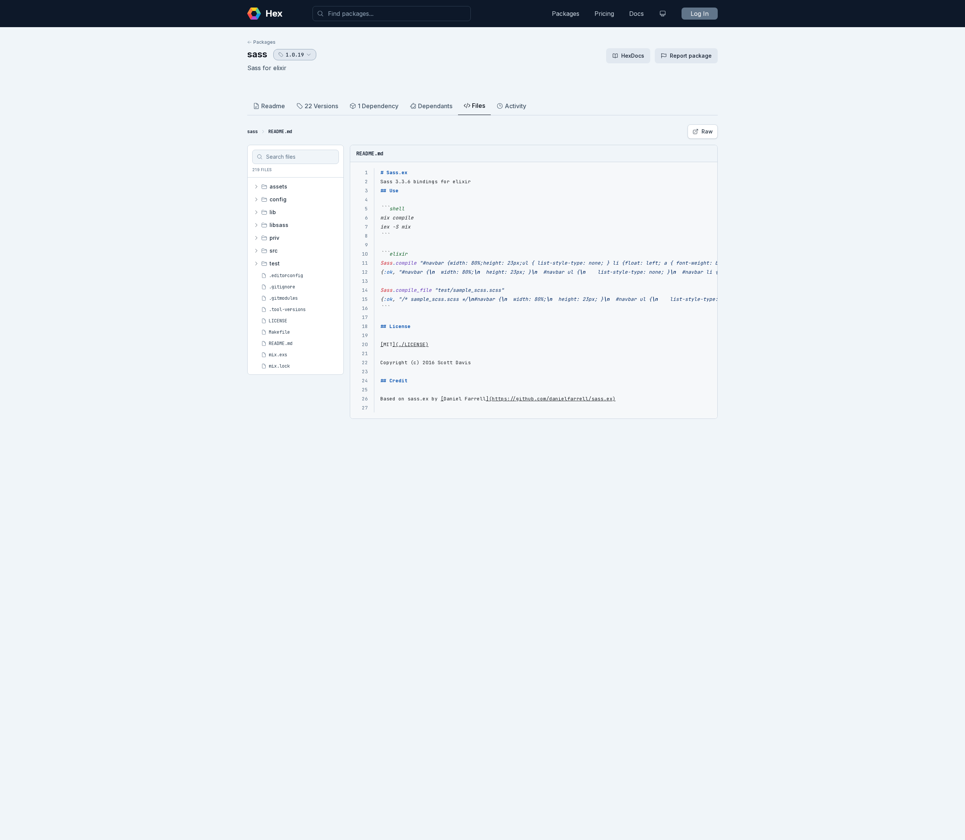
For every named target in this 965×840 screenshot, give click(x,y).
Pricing (604, 13)
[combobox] (391, 13)
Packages (565, 13)
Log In (700, 13)
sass (257, 54)
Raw (707, 131)
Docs (636, 13)
